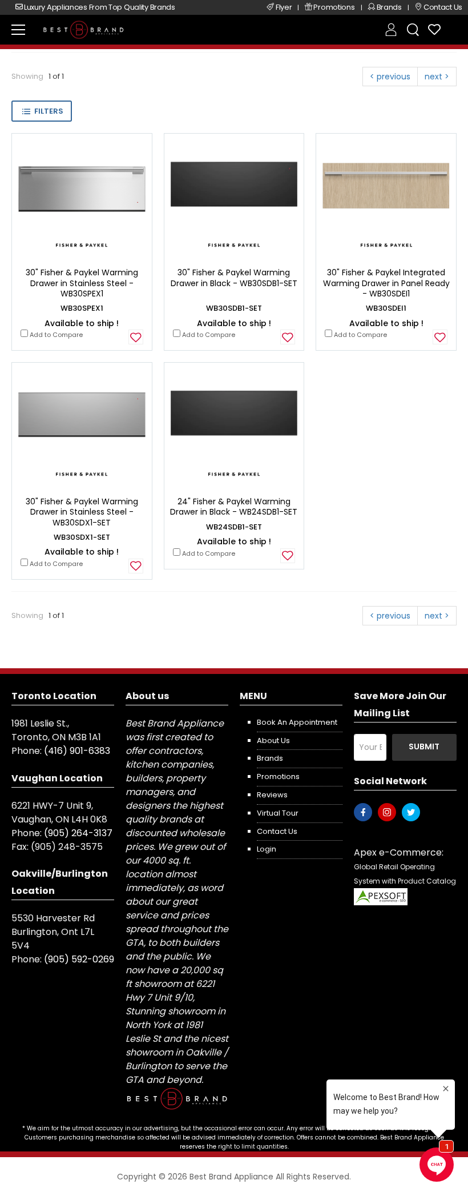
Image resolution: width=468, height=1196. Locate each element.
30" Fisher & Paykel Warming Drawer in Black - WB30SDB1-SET (234, 277)
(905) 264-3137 (78, 833)
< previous (390, 76)
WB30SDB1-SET (234, 308)
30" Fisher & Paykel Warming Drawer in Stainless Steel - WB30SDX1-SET (82, 512)
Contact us (277, 831)
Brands (270, 758)
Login (266, 849)
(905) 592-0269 (79, 959)
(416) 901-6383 (77, 750)
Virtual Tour (277, 813)
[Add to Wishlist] (135, 337)
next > (437, 76)
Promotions (278, 776)
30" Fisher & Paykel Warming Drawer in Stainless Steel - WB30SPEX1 (82, 283)
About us (273, 740)
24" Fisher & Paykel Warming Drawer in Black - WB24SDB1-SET (233, 506)
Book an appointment (297, 722)
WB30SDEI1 (386, 308)
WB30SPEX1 (81, 308)
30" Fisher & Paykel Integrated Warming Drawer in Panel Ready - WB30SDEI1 (386, 283)
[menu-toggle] (18, 30)
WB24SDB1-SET (234, 526)
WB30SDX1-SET (82, 537)
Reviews (272, 794)
